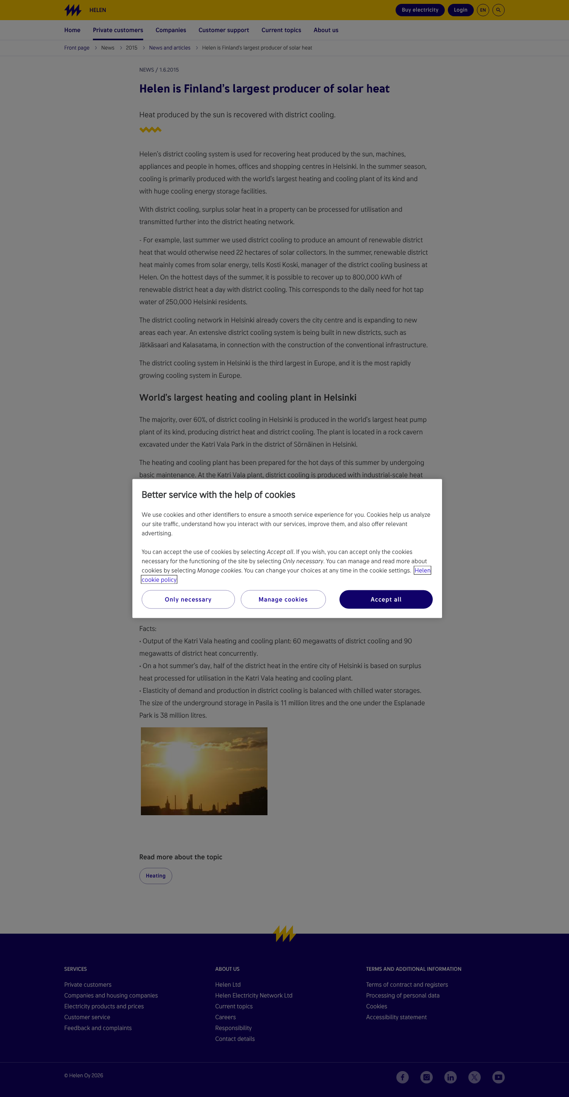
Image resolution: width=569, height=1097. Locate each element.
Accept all (385, 599)
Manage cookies (283, 599)
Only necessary (188, 599)
